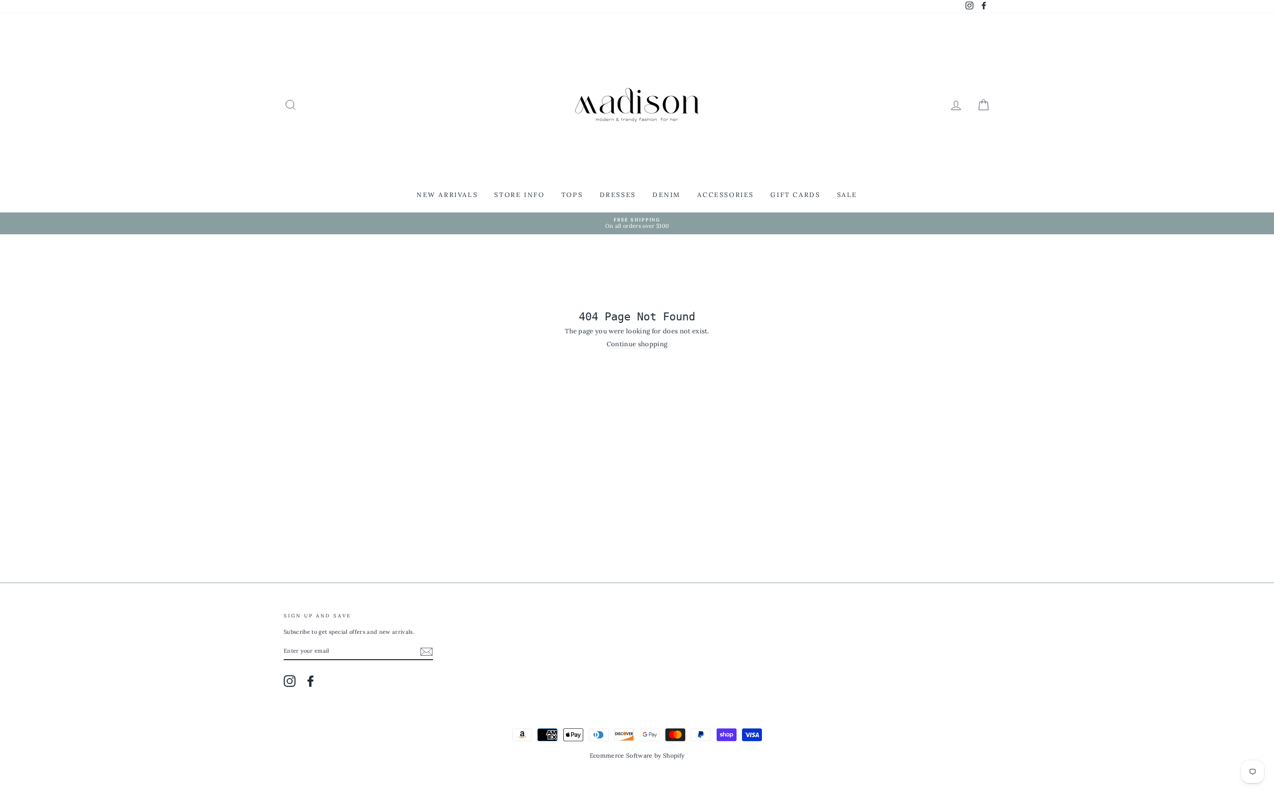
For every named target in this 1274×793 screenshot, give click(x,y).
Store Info (519, 195)
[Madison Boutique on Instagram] (290, 681)
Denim (666, 195)
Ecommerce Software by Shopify (637, 755)
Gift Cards (795, 195)
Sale (847, 195)
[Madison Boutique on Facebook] (311, 681)
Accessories (725, 195)
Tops (572, 195)
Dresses (618, 195)
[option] (637, 223)
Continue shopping (637, 344)
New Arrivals (447, 195)
